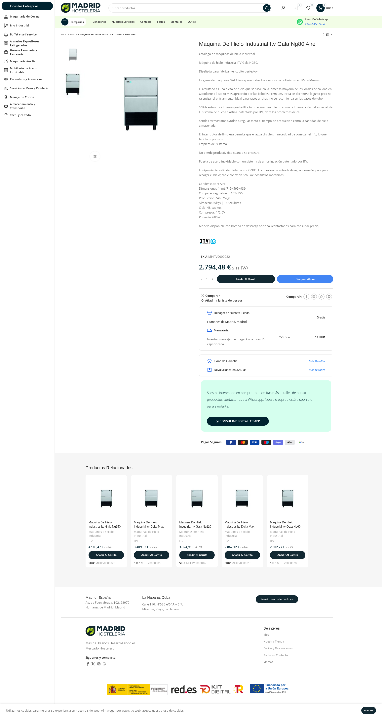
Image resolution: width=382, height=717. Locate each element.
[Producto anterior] (323, 35)
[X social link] (93, 664)
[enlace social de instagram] (99, 664)
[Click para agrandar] (95, 156)
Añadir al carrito (246, 279)
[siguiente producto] (331, 35)
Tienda (74, 34)
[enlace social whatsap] (322, 297)
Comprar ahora (305, 279)
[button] (106, 555)
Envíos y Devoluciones (278, 648)
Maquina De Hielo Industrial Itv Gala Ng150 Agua (105, 526)
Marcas (268, 662)
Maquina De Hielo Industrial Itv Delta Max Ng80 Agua (239, 526)
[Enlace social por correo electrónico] (314, 297)
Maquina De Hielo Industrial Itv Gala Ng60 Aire (285, 526)
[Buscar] (267, 8)
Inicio (64, 34)
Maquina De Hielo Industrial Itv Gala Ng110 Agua (195, 526)
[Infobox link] (313, 22)
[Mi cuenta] (283, 8)
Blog (266, 635)
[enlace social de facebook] (306, 297)
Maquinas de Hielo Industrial (101, 534)
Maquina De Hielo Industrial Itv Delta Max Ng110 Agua (149, 526)
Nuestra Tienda (273, 641)
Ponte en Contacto (275, 655)
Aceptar (368, 710)
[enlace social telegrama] (329, 297)
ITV (91, 541)
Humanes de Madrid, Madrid (227, 322)
